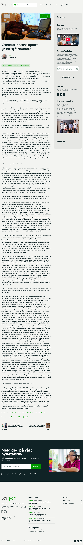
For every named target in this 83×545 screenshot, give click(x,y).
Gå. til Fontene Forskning (67, 77)
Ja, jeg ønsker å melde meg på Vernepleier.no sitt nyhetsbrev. (21, 474)
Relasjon (16, 65)
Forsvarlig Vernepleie (62, 5)
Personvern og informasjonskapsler (33, 540)
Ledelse (4, 65)
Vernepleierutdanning (25, 65)
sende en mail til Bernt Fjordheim (19, 417)
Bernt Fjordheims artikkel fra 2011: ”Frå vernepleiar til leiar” (27, 413)
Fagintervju (4, 62)
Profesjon (10, 65)
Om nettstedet (50, 5)
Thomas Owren (12, 57)
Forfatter (10, 55)
